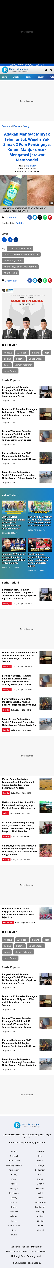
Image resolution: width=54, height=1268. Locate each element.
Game (40, 1225)
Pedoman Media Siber (17, 1251)
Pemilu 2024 (40, 1202)
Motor (40, 1197)
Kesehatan (14, 1193)
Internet (40, 1230)
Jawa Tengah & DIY (14, 1165)
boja (47, 352)
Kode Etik (15, 1246)
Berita (4, 77)
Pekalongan (14, 1170)
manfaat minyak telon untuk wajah (21, 254)
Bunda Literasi (36, 358)
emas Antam (10, 371)
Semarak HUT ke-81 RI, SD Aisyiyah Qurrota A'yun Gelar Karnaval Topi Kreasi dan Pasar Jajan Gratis (18, 913)
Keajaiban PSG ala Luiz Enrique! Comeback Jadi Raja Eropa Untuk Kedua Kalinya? (14, 558)
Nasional (14, 1156)
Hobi (40, 1156)
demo (7, 364)
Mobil (40, 1193)
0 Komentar (10, 217)
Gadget (40, 1221)
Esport (40, 1179)
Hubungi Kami (18, 1256)
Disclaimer (36, 1246)
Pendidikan (8, 922)
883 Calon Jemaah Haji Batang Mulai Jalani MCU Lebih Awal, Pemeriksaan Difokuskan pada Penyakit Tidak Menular (18, 827)
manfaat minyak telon (20, 248)
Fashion (13, 1202)
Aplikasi (40, 1216)
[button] (5, 77)
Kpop (14, 1230)
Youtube (19, 223)
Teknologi (40, 1211)
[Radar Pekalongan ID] (15, 70)
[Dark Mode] (46, 70)
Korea (14, 1221)
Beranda (6, 126)
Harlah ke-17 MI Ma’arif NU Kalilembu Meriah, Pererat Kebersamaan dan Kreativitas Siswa (40, 521)
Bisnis (28, 77)
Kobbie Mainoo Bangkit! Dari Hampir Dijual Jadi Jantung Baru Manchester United (39, 560)
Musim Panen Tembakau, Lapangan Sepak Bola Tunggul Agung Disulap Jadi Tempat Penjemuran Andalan (18, 783)
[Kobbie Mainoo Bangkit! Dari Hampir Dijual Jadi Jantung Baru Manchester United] (40, 545)
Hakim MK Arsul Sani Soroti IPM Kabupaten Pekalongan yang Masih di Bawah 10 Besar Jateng (19, 805)
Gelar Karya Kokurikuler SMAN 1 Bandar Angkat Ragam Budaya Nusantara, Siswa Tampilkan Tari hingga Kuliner (19, 850)
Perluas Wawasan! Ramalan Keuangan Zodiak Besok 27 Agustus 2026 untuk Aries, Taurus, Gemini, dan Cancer (16, 435)
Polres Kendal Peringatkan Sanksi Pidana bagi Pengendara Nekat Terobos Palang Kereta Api (19, 475)
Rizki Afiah (31, 165)
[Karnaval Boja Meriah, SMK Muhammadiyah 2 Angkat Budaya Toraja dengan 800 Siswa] (45, 458)
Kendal (6, 710)
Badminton (40, 1170)
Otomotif (40, 1188)
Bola (40, 1174)
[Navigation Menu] (50, 70)
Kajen (5, 813)
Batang (35, 352)
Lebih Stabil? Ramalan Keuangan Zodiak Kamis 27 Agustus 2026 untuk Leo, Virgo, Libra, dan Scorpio (19, 413)
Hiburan (40, 77)
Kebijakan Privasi (38, 1251)
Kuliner (40, 1160)
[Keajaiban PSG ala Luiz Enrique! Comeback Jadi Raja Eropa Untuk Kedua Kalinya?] (14, 545)
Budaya (20, 358)
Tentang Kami (34, 1256)
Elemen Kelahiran (23, 364)
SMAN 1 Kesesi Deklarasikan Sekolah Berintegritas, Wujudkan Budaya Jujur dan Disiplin (13, 522)
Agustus (8, 352)
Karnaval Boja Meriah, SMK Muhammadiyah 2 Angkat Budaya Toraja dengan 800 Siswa (19, 456)
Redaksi (25, 1246)
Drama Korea (14, 1225)
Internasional (14, 1160)
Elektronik (14, 1211)
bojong (7, 358)
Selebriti (40, 1151)
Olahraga (40, 1165)
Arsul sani (22, 352)
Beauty (26, 126)
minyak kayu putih (13, 260)
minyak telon (10, 272)
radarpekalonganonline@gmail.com (27, 1142)
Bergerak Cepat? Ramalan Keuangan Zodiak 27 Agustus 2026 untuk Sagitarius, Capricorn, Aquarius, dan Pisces (19, 391)
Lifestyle (16, 77)
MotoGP (40, 1184)
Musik (14, 1234)
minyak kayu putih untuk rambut (20, 266)
